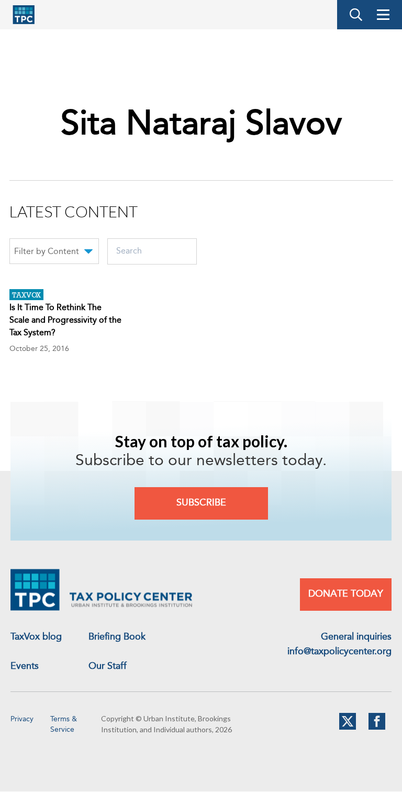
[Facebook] (376, 727)
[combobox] (54, 253)
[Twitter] (347, 727)
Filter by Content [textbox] (46, 252)
